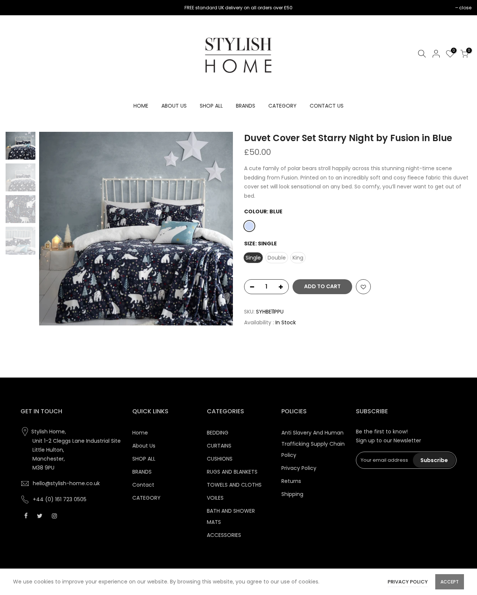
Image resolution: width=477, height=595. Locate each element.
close (15, 7)
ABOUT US (174, 105)
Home (140, 432)
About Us (143, 445)
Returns (291, 481)
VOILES (215, 498)
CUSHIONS (220, 458)
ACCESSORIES (224, 535)
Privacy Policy (298, 468)
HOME (140, 105)
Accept (449, 582)
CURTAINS (219, 445)
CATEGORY (282, 105)
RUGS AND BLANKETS (232, 471)
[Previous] (52, 228)
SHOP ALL (211, 105)
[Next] (220, 228)
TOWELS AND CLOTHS (234, 485)
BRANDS (245, 105)
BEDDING (217, 432)
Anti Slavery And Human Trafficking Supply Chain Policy (313, 444)
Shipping (292, 494)
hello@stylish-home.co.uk (66, 483)
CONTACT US (327, 105)
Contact (143, 485)
